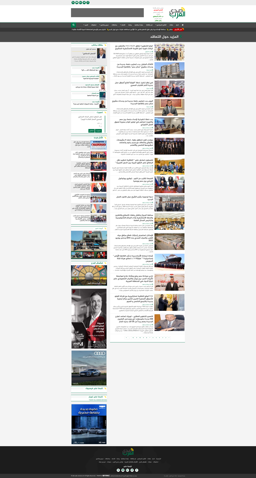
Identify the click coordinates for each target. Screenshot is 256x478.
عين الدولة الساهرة (92, 96)
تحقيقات (93, 25)
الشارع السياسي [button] (161, 25)
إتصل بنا (166, 476)
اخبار (177, 25)
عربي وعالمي (100, 459)
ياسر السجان (95, 93)
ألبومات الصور (99, 228)
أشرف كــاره (95, 68)
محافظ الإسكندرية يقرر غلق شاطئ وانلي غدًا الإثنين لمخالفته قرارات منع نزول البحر (159, 29)
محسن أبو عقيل (91, 49)
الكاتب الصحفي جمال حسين (90, 76)
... (129, 338)
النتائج (92, 130)
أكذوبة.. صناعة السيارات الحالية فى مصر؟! (85, 104)
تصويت (98, 130)
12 (133, 338)
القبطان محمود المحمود (92, 85)
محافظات (114, 25)
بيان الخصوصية (181, 476)
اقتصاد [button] (123, 25)
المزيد (86, 25)
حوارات (150, 462)
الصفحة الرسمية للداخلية (90, 79)
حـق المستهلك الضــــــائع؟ (89, 70)
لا (99, 126)
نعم (98, 124)
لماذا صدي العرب (173, 476)
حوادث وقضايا (139, 25)
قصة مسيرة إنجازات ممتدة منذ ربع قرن (87, 87)
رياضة (130, 25)
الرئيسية (158, 459)
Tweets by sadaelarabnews (98, 400)
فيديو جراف (102, 462)
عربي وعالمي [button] (104, 25)
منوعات (109, 462)
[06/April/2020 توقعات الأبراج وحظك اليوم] (89, 276)
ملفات (171, 25)
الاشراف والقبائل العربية (131, 462)
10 (140, 338)
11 (136, 338)
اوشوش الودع (142, 462)
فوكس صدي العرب (118, 462)
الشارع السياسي (141, 459)
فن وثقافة (149, 25)
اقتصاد (113, 459)
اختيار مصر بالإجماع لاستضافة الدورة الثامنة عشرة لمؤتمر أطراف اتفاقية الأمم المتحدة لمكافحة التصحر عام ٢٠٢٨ (90, 29)
